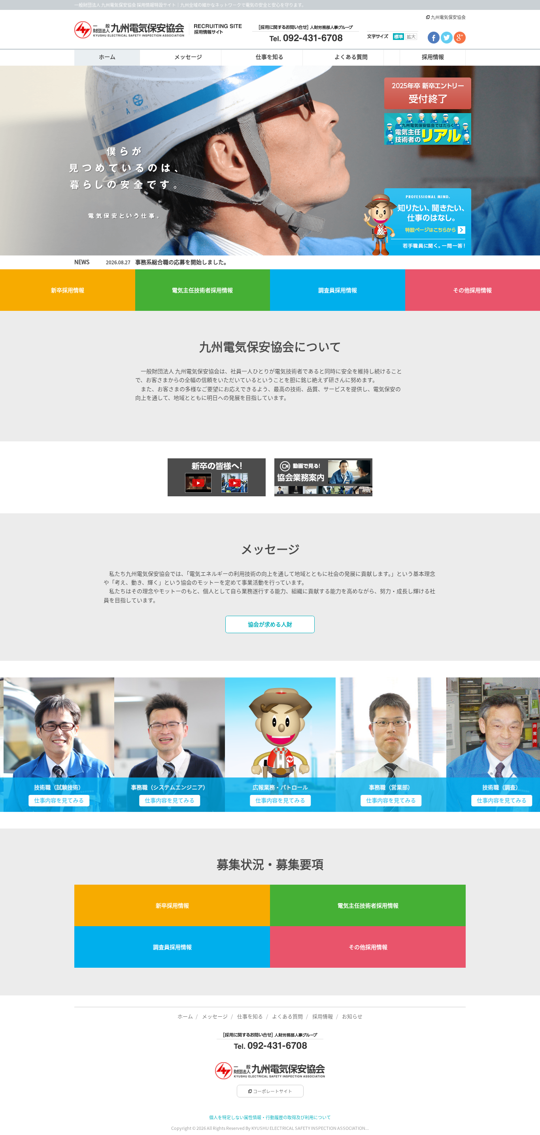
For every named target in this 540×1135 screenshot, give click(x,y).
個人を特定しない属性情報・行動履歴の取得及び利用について (270, 1117)
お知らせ (352, 1016)
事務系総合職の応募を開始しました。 (182, 262)
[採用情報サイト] (158, 29)
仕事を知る (269, 57)
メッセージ (188, 57)
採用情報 (433, 57)
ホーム (107, 57)
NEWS (81, 262)
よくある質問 (351, 57)
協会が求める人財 (270, 624)
